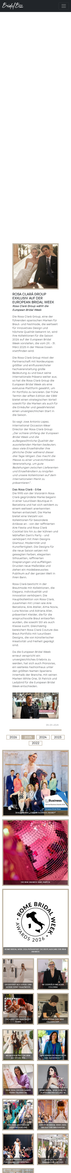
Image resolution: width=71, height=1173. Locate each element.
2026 (13, 737)
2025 (28, 737)
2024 (43, 737)
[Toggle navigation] (64, 6)
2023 (58, 737)
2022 (35, 743)
